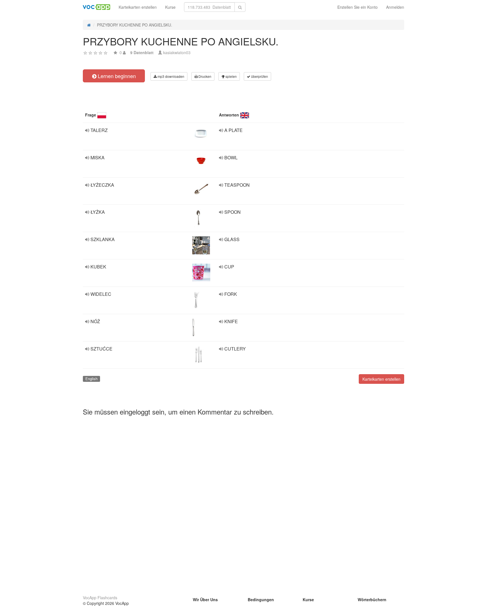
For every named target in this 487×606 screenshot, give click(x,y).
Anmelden (395, 7)
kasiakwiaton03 (177, 52)
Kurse (170, 7)
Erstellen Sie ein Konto (357, 7)
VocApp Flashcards (100, 597)
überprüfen (259, 76)
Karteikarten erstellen (138, 7)
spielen (231, 76)
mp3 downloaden (170, 76)
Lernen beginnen (116, 76)
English (91, 378)
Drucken (204, 76)
